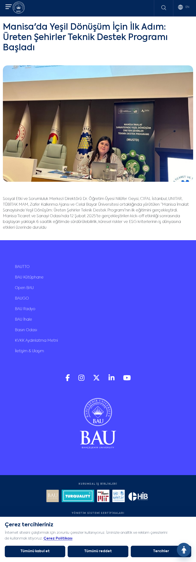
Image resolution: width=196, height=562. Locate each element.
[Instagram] (82, 379)
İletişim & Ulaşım (29, 351)
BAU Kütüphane (29, 277)
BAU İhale (23, 320)
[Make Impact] (103, 496)
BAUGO (22, 299)
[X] (97, 379)
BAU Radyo (25, 309)
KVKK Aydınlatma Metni (36, 341)
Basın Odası (26, 330)
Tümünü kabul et (35, 551)
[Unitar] (118, 496)
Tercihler (161, 551)
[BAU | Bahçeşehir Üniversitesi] (18, 8)
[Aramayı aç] (164, 8)
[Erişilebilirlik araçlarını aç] (184, 550)
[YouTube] (127, 379)
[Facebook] (68, 379)
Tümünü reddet (98, 551)
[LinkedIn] (112, 379)
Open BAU (24, 288)
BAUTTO (22, 267)
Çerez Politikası (58, 538)
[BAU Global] (52, 496)
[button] (8, 7)
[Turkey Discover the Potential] (78, 496)
